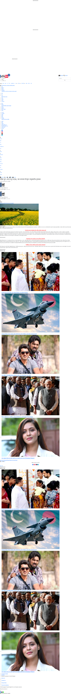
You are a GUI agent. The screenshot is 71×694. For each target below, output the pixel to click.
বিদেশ (9, 83)
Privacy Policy (4, 682)
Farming (13, 460)
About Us (3, 678)
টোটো (13, 91)
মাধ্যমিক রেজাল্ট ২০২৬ (4, 124)
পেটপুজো (10, 91)
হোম (2, 86)
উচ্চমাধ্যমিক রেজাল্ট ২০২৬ (5, 125)
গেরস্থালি (15, 91)
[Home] (5, 76)
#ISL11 (3, 87)
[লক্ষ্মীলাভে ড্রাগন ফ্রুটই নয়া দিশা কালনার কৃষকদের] (35, 244)
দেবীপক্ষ (2, 123)
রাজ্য (5, 83)
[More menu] (70, 83)
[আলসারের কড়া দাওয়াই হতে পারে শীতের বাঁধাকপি (35, 238)
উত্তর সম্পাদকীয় (7, 119)
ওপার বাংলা (3, 101)
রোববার (2, 121)
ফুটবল (4, 96)
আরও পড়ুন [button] (1, 465)
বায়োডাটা (3, 108)
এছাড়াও (1, 174)
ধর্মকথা (2, 100)
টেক (11, 91)
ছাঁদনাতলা (3, 128)
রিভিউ (5, 105)
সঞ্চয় (31, 83)
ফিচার (2, 122)
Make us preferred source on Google (7, 203)
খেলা (16, 83)
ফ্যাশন (8, 91)
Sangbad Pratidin (5, 673)
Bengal (5, 460)
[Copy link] (1, 191)
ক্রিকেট (2, 96)
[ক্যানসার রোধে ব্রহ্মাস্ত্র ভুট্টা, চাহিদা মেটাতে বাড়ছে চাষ (35, 230)
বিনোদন (19, 83)
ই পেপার (3, 112)
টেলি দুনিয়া (10, 105)
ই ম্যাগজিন (3, 113)
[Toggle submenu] (0, 153)
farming (3, 674)
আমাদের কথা (3, 119)
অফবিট (2, 99)
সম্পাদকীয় (3, 118)
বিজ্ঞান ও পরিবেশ (4, 109)
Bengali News (9, 460)
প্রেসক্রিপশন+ (13, 83)
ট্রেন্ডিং (2, 114)
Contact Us (4, 680)
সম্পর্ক (6, 91)
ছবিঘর (26, 83)
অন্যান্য (6, 96)
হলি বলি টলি (3, 105)
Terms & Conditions (5, 685)
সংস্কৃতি (7, 105)
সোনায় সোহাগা (3, 127)
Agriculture (2, 460)
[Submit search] (65, 80)
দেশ (7, 83)
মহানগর (3, 83)
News (16, 460)
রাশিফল (29, 83)
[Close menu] (0, 137)
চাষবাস (2, 110)
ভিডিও (2, 116)
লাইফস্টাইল (22, 83)
